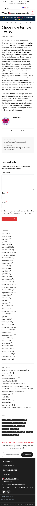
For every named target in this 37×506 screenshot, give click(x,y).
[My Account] (28, 13)
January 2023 (6, 324)
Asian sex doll (6, 373)
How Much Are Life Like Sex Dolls (13, 432)
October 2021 (6, 359)
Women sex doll (7, 405)
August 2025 (6, 263)
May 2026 (5, 239)
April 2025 (5, 274)
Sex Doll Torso (6, 400)
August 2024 (6, 295)
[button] (32, 13)
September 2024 (8, 293)
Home (3, 23)
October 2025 (6, 258)
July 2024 (5, 298)
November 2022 (7, 330)
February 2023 (7, 322)
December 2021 (7, 354)
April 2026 (5, 242)
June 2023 (5, 314)
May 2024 (5, 300)
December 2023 (7, 311)
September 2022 (7, 335)
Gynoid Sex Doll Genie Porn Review (14, 386)
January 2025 (6, 282)
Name (5, 193)
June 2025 (5, 269)
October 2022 (6, 333)
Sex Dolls (10, 23)
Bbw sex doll (6, 376)
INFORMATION (7, 466)
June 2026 (5, 236)
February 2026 (7, 247)
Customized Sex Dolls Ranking (13, 426)
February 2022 (7, 349)
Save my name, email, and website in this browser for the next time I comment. (19, 212)
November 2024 (7, 287)
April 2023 (5, 317)
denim (5, 429)
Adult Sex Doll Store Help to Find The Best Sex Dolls (17, 149)
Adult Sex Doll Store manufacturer (14, 420)
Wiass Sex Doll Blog (10, 435)
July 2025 (5, 266)
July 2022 (5, 341)
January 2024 (6, 309)
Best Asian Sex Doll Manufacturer (14, 423)
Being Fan (17, 117)
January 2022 (6, 351)
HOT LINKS (6, 462)
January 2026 (6, 250)
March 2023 (6, 319)
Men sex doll (6, 394)
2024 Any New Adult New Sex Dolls (14, 370)
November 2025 (7, 255)
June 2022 (5, 343)
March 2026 (6, 245)
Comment (6, 172)
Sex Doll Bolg (6, 397)
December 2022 (7, 327)
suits (29, 432)
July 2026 (5, 234)
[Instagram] (8, 492)
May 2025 (5, 271)
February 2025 (7, 279)
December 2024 (7, 285)
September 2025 (7, 260)
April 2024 (5, 303)
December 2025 (7, 252)
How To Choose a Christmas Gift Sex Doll (16, 389)
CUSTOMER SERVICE (10, 470)
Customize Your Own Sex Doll (12, 384)
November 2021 (7, 357)
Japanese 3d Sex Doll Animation (13, 392)
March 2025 (6, 276)
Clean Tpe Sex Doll (8, 381)
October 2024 (7, 290)
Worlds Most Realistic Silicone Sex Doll (15, 408)
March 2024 (6, 306)
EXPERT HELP (7, 474)
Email (4, 202)
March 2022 (6, 346)
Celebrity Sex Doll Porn (9, 378)
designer (14, 429)
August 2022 (6, 338)
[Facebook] (4, 492)
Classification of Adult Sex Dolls (15, 142)
